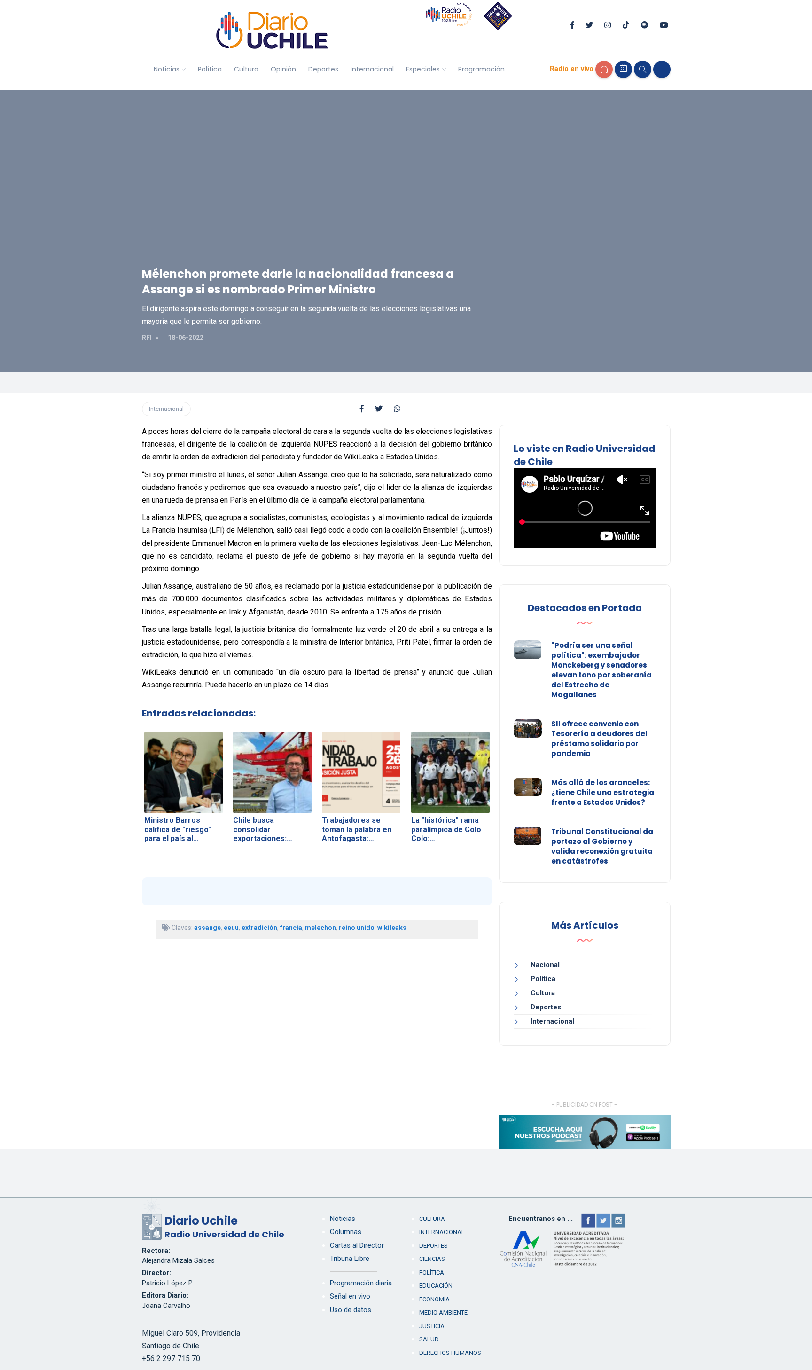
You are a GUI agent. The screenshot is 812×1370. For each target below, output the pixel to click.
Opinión (283, 69)
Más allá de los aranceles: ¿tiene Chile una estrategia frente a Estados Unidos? (602, 792)
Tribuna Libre (349, 1258)
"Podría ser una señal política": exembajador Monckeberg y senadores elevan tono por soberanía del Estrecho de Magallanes (601, 670)
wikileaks (391, 927)
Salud (429, 1339)
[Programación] (623, 69)
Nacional (545, 965)
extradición (259, 927)
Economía (434, 1299)
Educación (436, 1285)
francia (291, 927)
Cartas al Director (357, 1245)
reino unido (357, 927)
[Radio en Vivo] (604, 69)
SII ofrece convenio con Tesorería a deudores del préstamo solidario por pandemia (599, 738)
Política (210, 69)
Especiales (423, 69)
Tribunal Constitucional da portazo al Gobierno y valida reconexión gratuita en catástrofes (602, 846)
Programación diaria (361, 1283)
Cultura (246, 69)
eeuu (231, 927)
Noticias (167, 69)
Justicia (432, 1326)
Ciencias (432, 1258)
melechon (320, 927)
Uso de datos (350, 1310)
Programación (481, 69)
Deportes (323, 69)
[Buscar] (642, 69)
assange (207, 927)
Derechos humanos (450, 1352)
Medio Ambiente (443, 1312)
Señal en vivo (350, 1296)
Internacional (372, 69)
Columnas (345, 1232)
